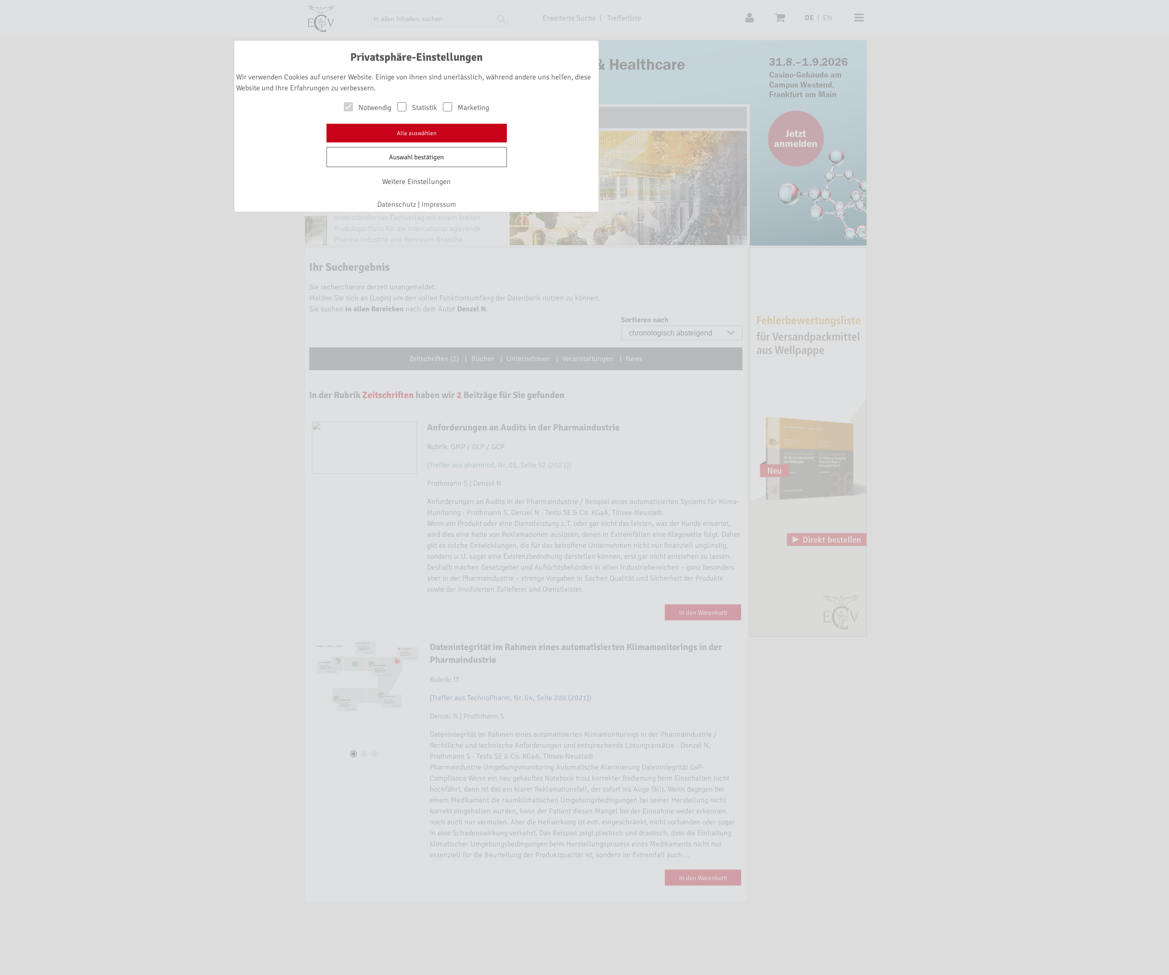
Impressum (438, 204)
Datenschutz (396, 204)
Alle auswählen (417, 133)
